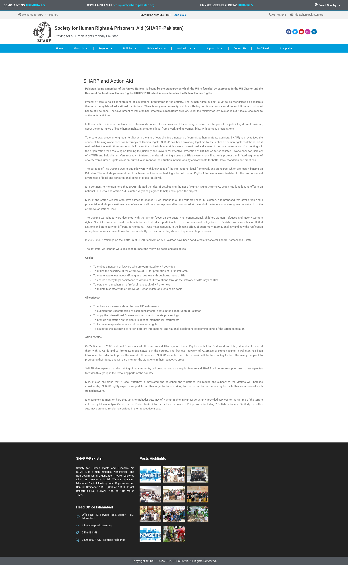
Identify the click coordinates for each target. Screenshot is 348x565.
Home (59, 48)
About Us (78, 48)
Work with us (184, 48)
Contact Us (240, 48)
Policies (127, 48)
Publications (154, 48)
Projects (103, 48)
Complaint (286, 48)
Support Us (212, 48)
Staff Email (263, 48)
